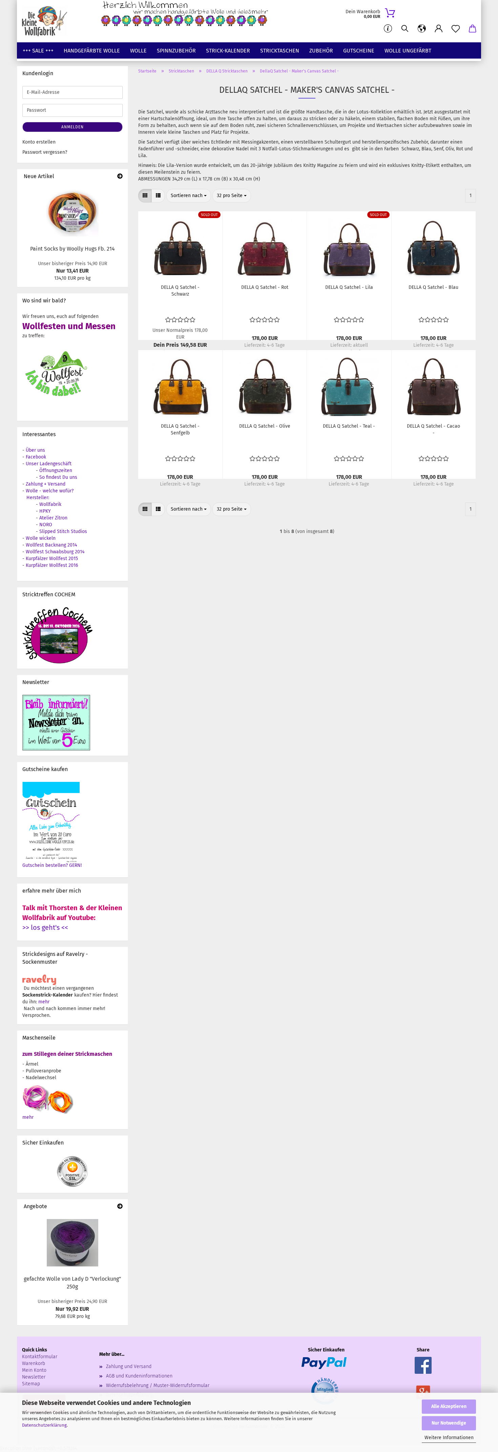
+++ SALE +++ (38, 50)
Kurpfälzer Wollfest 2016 (52, 565)
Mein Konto (34, 1370)
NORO (45, 525)
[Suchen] (404, 29)
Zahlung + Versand (45, 484)
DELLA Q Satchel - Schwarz (180, 290)
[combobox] (188, 195)
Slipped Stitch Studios (63, 531)
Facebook (36, 457)
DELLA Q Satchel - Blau (433, 287)
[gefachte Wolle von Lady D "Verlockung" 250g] (72, 1242)
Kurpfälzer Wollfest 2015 (52, 558)
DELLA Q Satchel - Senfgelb (180, 429)
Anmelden (72, 127)
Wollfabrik (50, 504)
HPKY (45, 511)
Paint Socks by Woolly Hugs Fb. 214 (72, 248)
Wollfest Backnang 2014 (51, 545)
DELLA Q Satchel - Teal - (349, 426)
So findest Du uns (58, 477)
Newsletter (33, 1377)
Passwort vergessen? (44, 152)
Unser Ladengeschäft (48, 464)
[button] (421, 29)
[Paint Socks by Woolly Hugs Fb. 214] (72, 212)
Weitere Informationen (449, 1437)
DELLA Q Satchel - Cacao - (433, 429)
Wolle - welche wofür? (50, 491)
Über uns (35, 450)
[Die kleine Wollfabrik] (47, 21)
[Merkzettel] (455, 29)
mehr (43, 1002)
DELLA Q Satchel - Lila (349, 287)
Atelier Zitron (53, 518)
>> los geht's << (45, 927)
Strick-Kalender (228, 50)
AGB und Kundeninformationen (139, 1376)
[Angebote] (120, 1207)
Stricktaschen (279, 50)
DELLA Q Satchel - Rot (264, 287)
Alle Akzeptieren (448, 1406)
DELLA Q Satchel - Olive (264, 426)
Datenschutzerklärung (44, 1425)
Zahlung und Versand (128, 1366)
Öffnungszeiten (55, 470)
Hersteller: (37, 497)
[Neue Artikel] (120, 176)
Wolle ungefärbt (408, 50)
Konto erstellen (39, 142)
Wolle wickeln (41, 538)
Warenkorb (33, 1363)
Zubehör (321, 50)
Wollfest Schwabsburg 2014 (55, 552)
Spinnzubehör (176, 50)
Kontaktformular (39, 1357)
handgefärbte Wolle (92, 50)
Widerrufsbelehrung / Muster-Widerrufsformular (157, 1385)
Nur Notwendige (449, 1423)
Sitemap (31, 1384)
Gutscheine (358, 50)
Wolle (138, 50)
